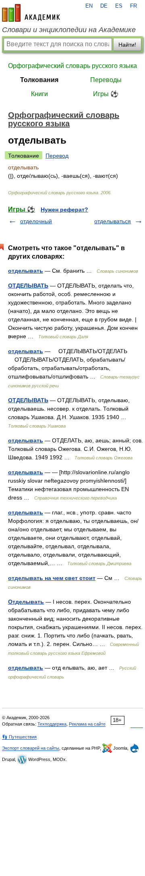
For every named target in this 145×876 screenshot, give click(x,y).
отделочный (36, 221)
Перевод (57, 155)
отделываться (112, 221)
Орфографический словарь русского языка (72, 65)
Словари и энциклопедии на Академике (69, 30)
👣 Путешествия (19, 736)
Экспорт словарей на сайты (30, 748)
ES (118, 6)
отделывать (25, 270)
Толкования (39, 79)
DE (104, 6)
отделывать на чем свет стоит (51, 578)
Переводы (106, 79)
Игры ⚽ (105, 93)
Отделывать (26, 601)
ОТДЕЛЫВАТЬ (28, 285)
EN (89, 6)
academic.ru (31, 13)
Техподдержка (51, 724)
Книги (39, 93)
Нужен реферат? (64, 209)
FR (133, 6)
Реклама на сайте (87, 724)
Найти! (127, 44)
